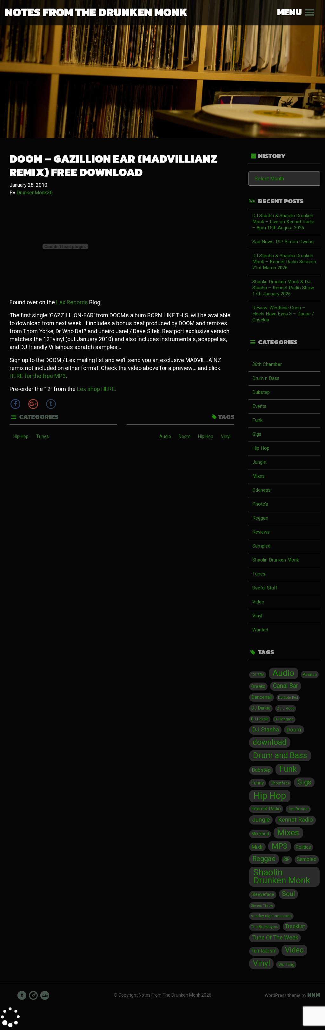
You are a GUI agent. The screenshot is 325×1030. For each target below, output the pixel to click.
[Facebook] (15, 404)
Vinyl (225, 436)
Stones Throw (262, 905)
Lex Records (72, 302)
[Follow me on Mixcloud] (44, 995)
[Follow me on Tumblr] (21, 995)
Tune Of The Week (275, 937)
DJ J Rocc (285, 708)
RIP (286, 860)
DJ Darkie (260, 708)
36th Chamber (267, 364)
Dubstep (261, 392)
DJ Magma (284, 719)
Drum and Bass (280, 755)
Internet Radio (266, 808)
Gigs (257, 434)
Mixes (258, 476)
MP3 (279, 846)
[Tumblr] (50, 404)
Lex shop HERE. (96, 389)
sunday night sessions (271, 916)
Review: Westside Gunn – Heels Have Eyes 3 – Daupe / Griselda (283, 313)
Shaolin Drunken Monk (275, 559)
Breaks (258, 686)
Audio (165, 436)
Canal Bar (285, 686)
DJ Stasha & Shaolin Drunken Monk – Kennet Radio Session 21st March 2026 (284, 261)
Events (259, 406)
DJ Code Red (288, 697)
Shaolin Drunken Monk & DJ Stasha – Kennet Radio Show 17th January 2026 (283, 287)
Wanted (260, 629)
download (270, 742)
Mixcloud (260, 834)
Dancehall (261, 697)
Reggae (260, 518)
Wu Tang (286, 964)
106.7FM (257, 674)
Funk (257, 420)
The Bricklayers (264, 927)
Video (258, 601)
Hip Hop (21, 436)
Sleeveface (262, 894)
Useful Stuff (264, 587)
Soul (288, 894)
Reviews (261, 531)
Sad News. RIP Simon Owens (283, 241)
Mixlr (257, 847)
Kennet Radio (295, 820)
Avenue (310, 674)
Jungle (259, 462)
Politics (303, 847)
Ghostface (280, 783)
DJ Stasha (265, 729)
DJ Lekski (260, 719)
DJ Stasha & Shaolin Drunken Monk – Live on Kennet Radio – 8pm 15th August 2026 (283, 221)
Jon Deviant (298, 809)
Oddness (261, 490)
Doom (184, 436)
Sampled (261, 545)
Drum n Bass (266, 378)
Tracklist (295, 926)
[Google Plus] (33, 404)
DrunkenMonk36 (35, 193)
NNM (313, 995)
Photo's (260, 504)
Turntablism (263, 951)
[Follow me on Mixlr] (33, 995)
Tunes (42, 436)
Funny (257, 783)
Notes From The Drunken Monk (96, 12)
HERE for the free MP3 (38, 376)
